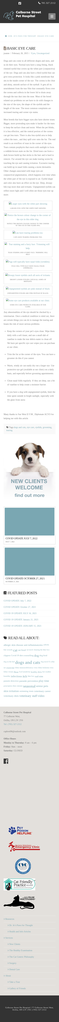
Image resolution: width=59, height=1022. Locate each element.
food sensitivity (24, 672)
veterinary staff (28, 695)
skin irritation (11, 691)
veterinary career (42, 691)
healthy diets (36, 672)
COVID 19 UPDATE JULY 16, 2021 (20, 613)
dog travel (44, 662)
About (8, 976)
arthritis (46, 645)
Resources (9, 919)
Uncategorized (43, 53)
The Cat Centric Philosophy (21, 957)
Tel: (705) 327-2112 (13, 724)
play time (44, 680)
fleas (16, 672)
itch (25, 676)
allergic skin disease (13, 645)
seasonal (29, 686)
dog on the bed (9, 662)
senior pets (42, 686)
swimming (24, 691)
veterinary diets (11, 695)
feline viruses (8, 672)
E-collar (52, 662)
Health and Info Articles (20, 931)
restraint (19, 686)
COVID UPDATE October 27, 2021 (20, 607)
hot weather (46, 672)
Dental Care (14, 969)
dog (36, 655)
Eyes (33, 53)
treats (31, 691)
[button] (51, 16)
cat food (22, 650)
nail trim (39, 676)
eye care (30, 427)
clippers (7, 655)
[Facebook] (20, 3)
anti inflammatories (33, 645)
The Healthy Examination (20, 950)
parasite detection (11, 681)
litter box (31, 676)
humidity (7, 676)
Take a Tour (14, 982)
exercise (10, 667)
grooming (47, 427)
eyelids (38, 427)
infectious (16, 676)
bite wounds (8, 650)
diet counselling (27, 655)
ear (5, 668)
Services (9, 938)
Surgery (12, 963)
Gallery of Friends (17, 988)
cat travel (29, 650)
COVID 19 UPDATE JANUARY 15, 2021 (22, 626)
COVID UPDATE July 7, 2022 (17, 601)
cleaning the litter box (42, 650)
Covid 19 (15, 655)
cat (15, 650)
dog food (43, 655)
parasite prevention (28, 681)
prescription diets (10, 686)
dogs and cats (20, 427)
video (41, 695)
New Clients (14, 944)
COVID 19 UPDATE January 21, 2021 (21, 619)
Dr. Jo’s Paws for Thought (21, 925)
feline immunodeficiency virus (26, 668)
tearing (9, 430)
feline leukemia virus (45, 668)
